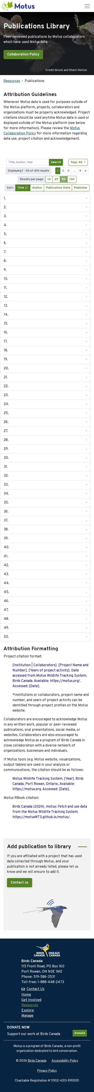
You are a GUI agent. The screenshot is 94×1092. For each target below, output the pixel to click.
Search (56, 162)
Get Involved (31, 1000)
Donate (80, 1033)
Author (37, 188)
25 (56, 179)
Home (26, 995)
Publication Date (58, 188)
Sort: (10, 188)
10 (49, 179)
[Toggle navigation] (87, 6)
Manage (27, 1016)
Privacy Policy (47, 1071)
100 (72, 179)
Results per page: (32, 179)
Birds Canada (37, 1061)
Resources (11, 81)
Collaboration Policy (23, 54)
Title (21, 188)
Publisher (80, 188)
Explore (27, 1010)
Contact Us (35, 989)
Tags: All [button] (76, 162)
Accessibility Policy (65, 1061)
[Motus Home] (18, 6)
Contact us (19, 882)
